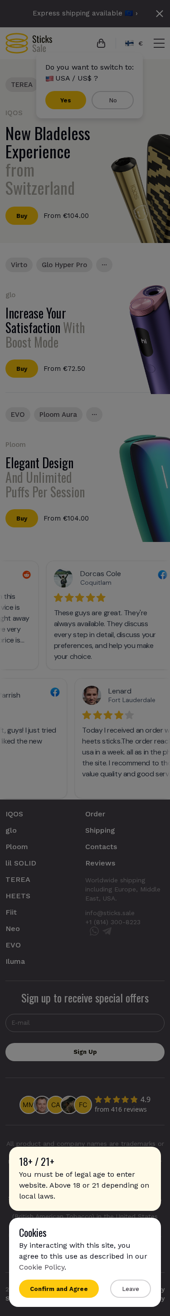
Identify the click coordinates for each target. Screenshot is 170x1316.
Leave (130, 1289)
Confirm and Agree (59, 1289)
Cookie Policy (41, 1267)
